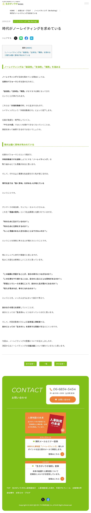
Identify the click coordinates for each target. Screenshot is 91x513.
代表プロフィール (63, 488)
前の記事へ (30, 364)
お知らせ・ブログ (23, 492)
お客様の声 (77, 488)
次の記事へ (60, 364)
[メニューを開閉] (86, 3)
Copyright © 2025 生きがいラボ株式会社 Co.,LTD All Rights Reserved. (45, 505)
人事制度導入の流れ (46, 488)
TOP (8, 488)
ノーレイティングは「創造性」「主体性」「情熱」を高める (28, 52)
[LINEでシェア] (21, 38)
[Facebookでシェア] (26, 38)
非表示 (29, 48)
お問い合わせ (64, 399)
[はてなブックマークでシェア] (31, 38)
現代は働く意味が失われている (17, 55)
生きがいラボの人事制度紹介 (24, 488)
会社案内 (10, 492)
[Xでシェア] (15, 38)
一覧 (45, 364)
